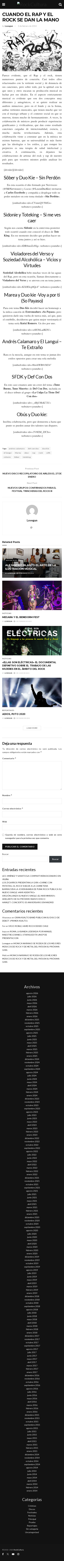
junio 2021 (32, 1197)
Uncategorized (32, 1532)
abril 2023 (32, 1125)
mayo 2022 (32, 1161)
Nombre (7, 795)
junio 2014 (32, 1474)
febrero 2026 (32, 1013)
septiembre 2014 (32, 1464)
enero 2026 (32, 1016)
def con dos (33, 448)
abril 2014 (32, 1481)
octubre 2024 (32, 1065)
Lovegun (9, 26)
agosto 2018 (32, 1309)
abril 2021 (32, 1204)
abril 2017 (32, 1362)
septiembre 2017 (32, 1345)
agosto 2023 (32, 1112)
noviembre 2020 (32, 1220)
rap (33, 453)
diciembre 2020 (32, 1217)
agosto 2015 (32, 1428)
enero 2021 (32, 1214)
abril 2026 (32, 1006)
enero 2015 (32, 1451)
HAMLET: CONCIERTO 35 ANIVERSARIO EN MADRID (28, 902)
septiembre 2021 (32, 1187)
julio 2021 (32, 1194)
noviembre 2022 (32, 1141)
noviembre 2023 (32, 1102)
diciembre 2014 (32, 1454)
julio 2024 (32, 1075)
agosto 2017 (32, 1349)
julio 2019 (32, 1273)
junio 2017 (32, 1355)
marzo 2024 (32, 1089)
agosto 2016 (32, 1388)
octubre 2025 (32, 1026)
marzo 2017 (32, 1365)
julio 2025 (32, 1036)
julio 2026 (32, 996)
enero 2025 (32, 1056)
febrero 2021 (32, 1210)
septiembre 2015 (32, 1425)
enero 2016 (32, 1411)
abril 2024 (32, 1085)
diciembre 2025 (32, 1019)
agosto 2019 (32, 1270)
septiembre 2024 (32, 1069)
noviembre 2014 (32, 1457)
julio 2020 (32, 1234)
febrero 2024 (32, 1092)
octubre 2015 (32, 1421)
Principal (32, 1519)
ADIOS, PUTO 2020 (13, 714)
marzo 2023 (32, 1128)
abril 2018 (32, 1322)
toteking (27, 457)
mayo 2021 (32, 1201)
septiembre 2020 (32, 1227)
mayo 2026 (32, 1003)
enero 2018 (32, 1332)
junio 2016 (32, 1395)
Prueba (32, 1522)
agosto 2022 (32, 1151)
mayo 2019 (32, 1280)
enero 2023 (32, 1135)
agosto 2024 (32, 1072)
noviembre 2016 (32, 1378)
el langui (8, 453)
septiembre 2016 (32, 1385)
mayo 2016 (32, 1398)
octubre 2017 (32, 1342)
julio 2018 (32, 1312)
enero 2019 (32, 1293)
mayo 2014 (32, 1477)
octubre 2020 (32, 1224)
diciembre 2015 (32, 1415)
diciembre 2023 (32, 1098)
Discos (32, 1509)
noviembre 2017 (32, 1339)
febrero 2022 (32, 1171)
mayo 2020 (32, 1240)
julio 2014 (32, 1471)
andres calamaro (17, 448)
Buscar (5, 854)
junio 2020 (32, 1237)
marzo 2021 (32, 1207)
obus (26, 453)
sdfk (48, 453)
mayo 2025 (32, 1042)
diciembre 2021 (32, 1177)
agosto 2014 (32, 1467)
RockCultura (19, 1550)
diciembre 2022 (32, 1138)
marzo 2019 (32, 1286)
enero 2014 (32, 1490)
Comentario (9, 758)
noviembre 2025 (32, 1023)
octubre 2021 (32, 1184)
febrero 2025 (32, 1052)
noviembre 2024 (32, 1062)
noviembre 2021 (32, 1181)
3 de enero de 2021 (22, 718)
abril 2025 (32, 1046)
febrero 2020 (32, 1250)
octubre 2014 (32, 1461)
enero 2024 (32, 1095)
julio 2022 (32, 1154)
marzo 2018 (32, 1326)
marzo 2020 (32, 1247)
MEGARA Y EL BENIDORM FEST (21, 617)
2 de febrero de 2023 (23, 621)
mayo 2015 (32, 1438)
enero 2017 (32, 1372)
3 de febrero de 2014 (27, 26)
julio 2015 (32, 1431)
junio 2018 (32, 1316)
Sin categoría (32, 1529)
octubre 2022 (32, 1145)
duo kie (45, 448)
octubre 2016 (32, 1382)
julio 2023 (32, 1115)
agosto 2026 (32, 993)
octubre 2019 (32, 1263)
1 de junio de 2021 (22, 673)
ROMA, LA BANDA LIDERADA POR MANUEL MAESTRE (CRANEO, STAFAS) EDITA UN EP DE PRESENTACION (27, 934)
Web (4, 821)
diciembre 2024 (32, 1059)
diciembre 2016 (32, 1375)
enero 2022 (32, 1174)
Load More (32, 728)
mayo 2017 (32, 1359)
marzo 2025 (32, 1049)
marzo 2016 (32, 1405)
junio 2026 (32, 1000)
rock (41, 453)
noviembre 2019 (32, 1260)
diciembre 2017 (32, 1336)
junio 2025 (32, 1039)
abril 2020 (32, 1243)
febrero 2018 (32, 1329)
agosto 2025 (32, 1033)
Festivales (32, 1512)
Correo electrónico (12, 808)
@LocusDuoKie (41, 188)
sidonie (7, 457)
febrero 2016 (32, 1408)
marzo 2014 (32, 1484)
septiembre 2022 (32, 1148)
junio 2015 (32, 1434)
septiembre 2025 (32, 1029)
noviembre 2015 (32, 1418)
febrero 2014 (32, 1487)
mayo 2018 (32, 1319)
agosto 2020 (32, 1230)
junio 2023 (32, 1118)
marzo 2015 (32, 1444)
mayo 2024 (32, 1082)
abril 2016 (32, 1401)
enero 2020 (32, 1253)
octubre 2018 (32, 1303)
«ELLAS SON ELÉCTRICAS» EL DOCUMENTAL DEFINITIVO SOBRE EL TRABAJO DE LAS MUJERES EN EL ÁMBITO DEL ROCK (29, 665)
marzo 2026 (32, 1009)
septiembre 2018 (32, 1306)
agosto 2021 (32, 1191)
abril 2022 (32, 1164)
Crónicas (32, 1506)
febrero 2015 (32, 1448)
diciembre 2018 (32, 1296)
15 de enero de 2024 (26, 573)
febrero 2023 (32, 1131)
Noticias (6, 613)
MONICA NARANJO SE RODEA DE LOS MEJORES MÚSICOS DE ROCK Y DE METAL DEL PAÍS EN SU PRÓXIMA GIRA (31, 946)
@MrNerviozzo (12, 188)
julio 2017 (32, 1352)
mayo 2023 (32, 1121)
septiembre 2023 (32, 1108)
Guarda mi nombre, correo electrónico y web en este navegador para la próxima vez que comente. (33, 836)
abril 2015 (32, 1441)
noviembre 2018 (32, 1299)
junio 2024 (32, 1079)
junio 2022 (32, 1158)
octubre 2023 (32, 1105)
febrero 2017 (32, 1368)
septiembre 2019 (32, 1266)
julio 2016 (32, 1392)
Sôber (16, 457)
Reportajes (11, 560)
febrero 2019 (32, 1290)
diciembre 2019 (32, 1256)
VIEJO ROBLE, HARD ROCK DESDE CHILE (28, 926)
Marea (18, 453)
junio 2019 (32, 1276)
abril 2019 (32, 1283)
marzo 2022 (32, 1167)
